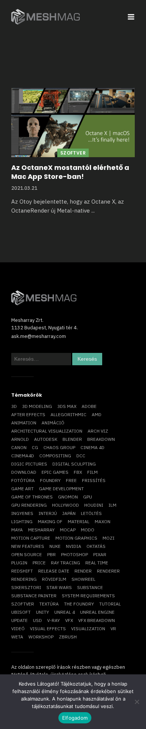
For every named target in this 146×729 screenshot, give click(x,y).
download (23, 472)
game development (61, 488)
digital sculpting (74, 464)
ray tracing (65, 562)
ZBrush (68, 637)
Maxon (102, 521)
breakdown (101, 439)
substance (90, 587)
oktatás (96, 546)
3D (14, 406)
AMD (96, 414)
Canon (19, 447)
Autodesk (45, 439)
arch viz (98, 431)
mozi (109, 538)
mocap (68, 530)
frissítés (94, 480)
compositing (55, 455)
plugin (19, 562)
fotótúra (23, 480)
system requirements (88, 595)
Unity (42, 612)
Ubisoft (21, 612)
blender (72, 439)
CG (35, 447)
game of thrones (32, 497)
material (78, 521)
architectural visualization (46, 431)
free (71, 480)
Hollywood (65, 505)
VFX (69, 620)
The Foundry (79, 604)
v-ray (53, 620)
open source (26, 554)
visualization (88, 628)
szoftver (22, 604)
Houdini (93, 505)
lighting (22, 521)
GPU (87, 497)
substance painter (34, 595)
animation (23, 422)
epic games (55, 472)
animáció (53, 422)
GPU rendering (29, 505)
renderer (108, 571)
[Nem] (136, 701)
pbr (51, 554)
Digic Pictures (29, 464)
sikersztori (26, 587)
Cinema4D (22, 455)
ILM (112, 505)
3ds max (66, 406)
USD (37, 620)
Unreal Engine (97, 612)
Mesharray (41, 530)
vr (113, 628)
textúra (49, 604)
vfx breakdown (96, 620)
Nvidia (73, 546)
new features (27, 546)
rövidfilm (54, 579)
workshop (41, 637)
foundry (50, 480)
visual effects (48, 628)
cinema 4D (92, 447)
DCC (80, 455)
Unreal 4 (64, 612)
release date (53, 571)
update (19, 620)
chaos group (59, 447)
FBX (78, 472)
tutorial (110, 604)
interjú (48, 513)
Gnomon (68, 497)
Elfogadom (75, 718)
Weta (17, 637)
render (83, 571)
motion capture (30, 538)
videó (18, 628)
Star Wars (59, 587)
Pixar (99, 554)
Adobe (89, 406)
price (39, 562)
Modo (87, 530)
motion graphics (76, 538)
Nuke (55, 546)
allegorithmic (68, 414)
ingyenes (22, 513)
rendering (24, 579)
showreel (83, 579)
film (92, 472)
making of (50, 521)
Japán (69, 513)
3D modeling (37, 406)
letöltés (91, 513)
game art (22, 488)
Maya (17, 530)
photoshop (74, 554)
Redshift (22, 571)
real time (96, 562)
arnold (20, 439)
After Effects (28, 414)
